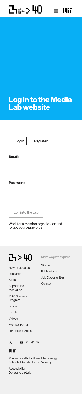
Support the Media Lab (16, 288)
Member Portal (18, 325)
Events (13, 312)
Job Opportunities (53, 277)
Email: (14, 156)
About (13, 280)
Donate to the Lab (20, 372)
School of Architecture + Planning (30, 362)
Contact (46, 283)
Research (15, 274)
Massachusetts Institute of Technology (33, 358)
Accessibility (17, 369)
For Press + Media (20, 331)
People (13, 306)
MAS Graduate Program (18, 298)
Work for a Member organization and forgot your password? (35, 225)
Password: (17, 182)
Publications (49, 271)
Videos (13, 319)
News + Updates (19, 268)
